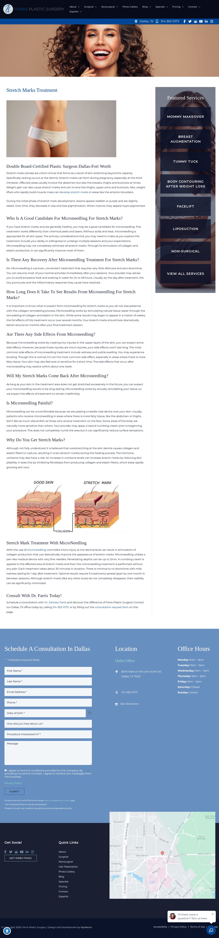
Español (63, 896)
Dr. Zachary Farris (55, 602)
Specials (63, 881)
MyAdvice (86, 927)
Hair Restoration (68, 866)
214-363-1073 (60, 607)
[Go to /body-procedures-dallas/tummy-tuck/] (185, 161)
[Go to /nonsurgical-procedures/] (185, 251)
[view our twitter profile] (190, 21)
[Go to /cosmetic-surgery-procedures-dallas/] (185, 273)
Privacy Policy (13, 783)
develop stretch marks (73, 192)
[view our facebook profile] (184, 21)
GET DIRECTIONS (20, 858)
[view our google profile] (195, 21)
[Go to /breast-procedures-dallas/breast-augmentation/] (185, 139)
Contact (63, 891)
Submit (14, 791)
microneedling (36, 549)
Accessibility (160, 926)
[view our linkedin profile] (206, 21)
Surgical (63, 856)
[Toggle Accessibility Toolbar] (7, 931)
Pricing (63, 886)
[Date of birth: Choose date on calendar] (90, 713)
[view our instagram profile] (211, 21)
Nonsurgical (66, 861)
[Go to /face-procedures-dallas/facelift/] (185, 206)
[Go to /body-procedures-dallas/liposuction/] (185, 228)
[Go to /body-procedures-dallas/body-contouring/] (185, 184)
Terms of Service (64, 800)
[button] (78, 6)
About (62, 851)
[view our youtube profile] (200, 21)
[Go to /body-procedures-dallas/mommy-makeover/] (185, 116)
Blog (61, 876)
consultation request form (112, 607)
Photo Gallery (67, 871)
